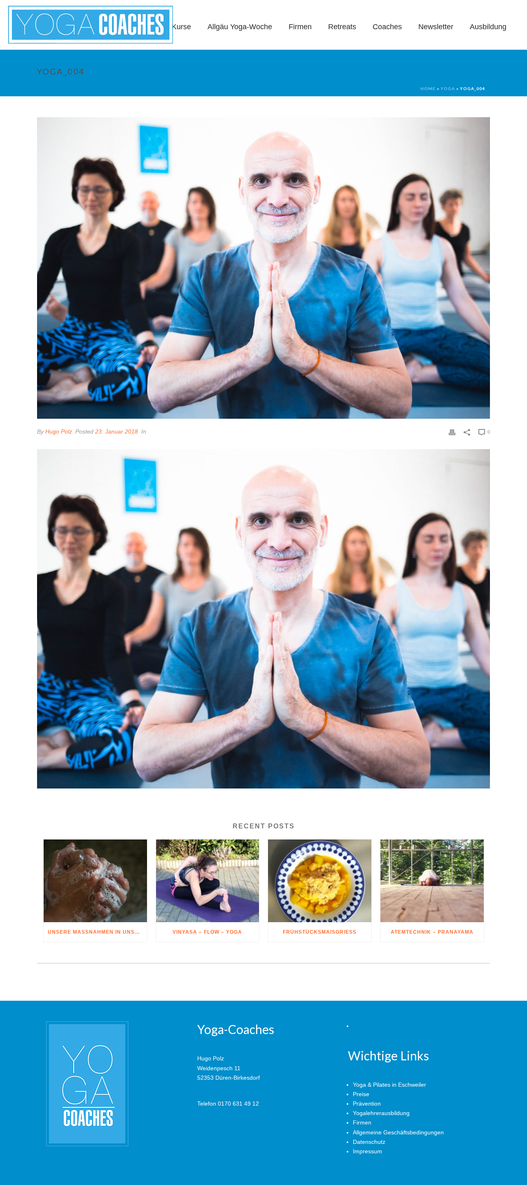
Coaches (387, 27)
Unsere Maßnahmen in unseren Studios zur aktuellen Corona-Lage (97, 932)
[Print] (452, 431)
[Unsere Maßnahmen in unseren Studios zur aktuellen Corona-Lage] (95, 880)
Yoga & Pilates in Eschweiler (389, 1084)
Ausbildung (488, 27)
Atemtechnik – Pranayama (432, 932)
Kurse (181, 27)
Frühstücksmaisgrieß (320, 932)
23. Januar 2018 (116, 431)
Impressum (367, 1151)
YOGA (448, 88)
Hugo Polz (58, 431)
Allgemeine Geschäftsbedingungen (398, 1132)
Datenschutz (369, 1142)
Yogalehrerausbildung (381, 1113)
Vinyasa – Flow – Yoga (207, 932)
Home (428, 88)
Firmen (300, 27)
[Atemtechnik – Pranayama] (432, 880)
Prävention (367, 1103)
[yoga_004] (263, 268)
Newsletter (435, 27)
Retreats (342, 27)
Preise (361, 1094)
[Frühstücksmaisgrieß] (319, 880)
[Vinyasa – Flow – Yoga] (207, 880)
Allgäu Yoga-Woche (240, 27)
